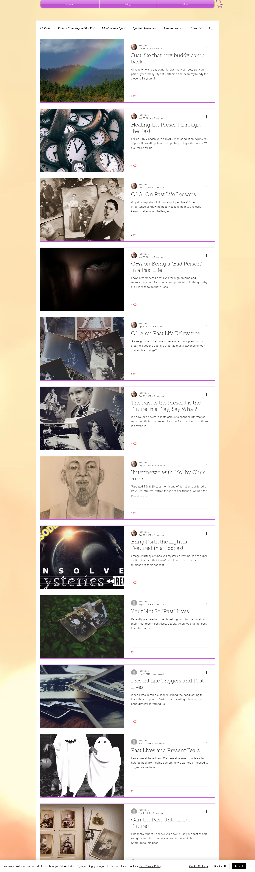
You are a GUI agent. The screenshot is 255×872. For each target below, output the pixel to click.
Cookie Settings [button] (198, 866)
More (194, 28)
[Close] (250, 866)
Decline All (220, 866)
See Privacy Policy (150, 866)
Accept (239, 866)
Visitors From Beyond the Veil (76, 28)
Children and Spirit (113, 28)
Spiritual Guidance (144, 28)
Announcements (174, 28)
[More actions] (208, 47)
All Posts (45, 28)
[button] (220, 4)
